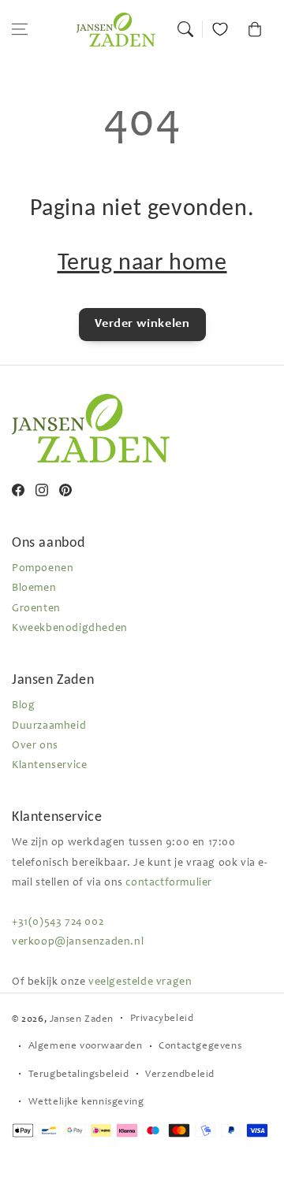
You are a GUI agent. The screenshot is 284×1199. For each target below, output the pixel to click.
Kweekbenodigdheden (70, 628)
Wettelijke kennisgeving (86, 1102)
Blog (23, 705)
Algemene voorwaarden (85, 1046)
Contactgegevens (200, 1046)
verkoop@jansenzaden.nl (78, 942)
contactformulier (168, 883)
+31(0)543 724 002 (57, 922)
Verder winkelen (142, 323)
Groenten (36, 608)
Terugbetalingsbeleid (78, 1075)
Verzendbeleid (180, 1075)
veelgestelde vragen (140, 982)
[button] (19, 29)
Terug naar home (142, 261)
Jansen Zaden (82, 1020)
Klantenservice (49, 765)
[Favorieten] (220, 29)
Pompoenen (42, 568)
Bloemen (34, 588)
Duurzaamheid (49, 726)
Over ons (35, 746)
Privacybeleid (162, 1019)
